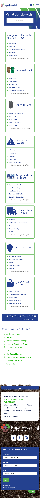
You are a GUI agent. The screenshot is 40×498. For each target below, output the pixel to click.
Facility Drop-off (23, 248)
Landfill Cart (23, 104)
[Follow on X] (20, 438)
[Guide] (31, 5)
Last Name (6, 462)
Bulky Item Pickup (25, 211)
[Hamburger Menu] (37, 5)
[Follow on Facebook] (13, 438)
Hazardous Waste (23, 141)
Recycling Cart (27, 36)
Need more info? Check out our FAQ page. (21, 317)
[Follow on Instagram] (26, 438)
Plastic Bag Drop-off (22, 283)
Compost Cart (23, 69)
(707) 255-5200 (9, 402)
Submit (6, 480)
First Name (6, 454)
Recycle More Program (23, 176)
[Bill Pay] (33, 5)
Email (5, 470)
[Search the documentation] (11, 20)
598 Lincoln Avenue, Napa (13, 399)
